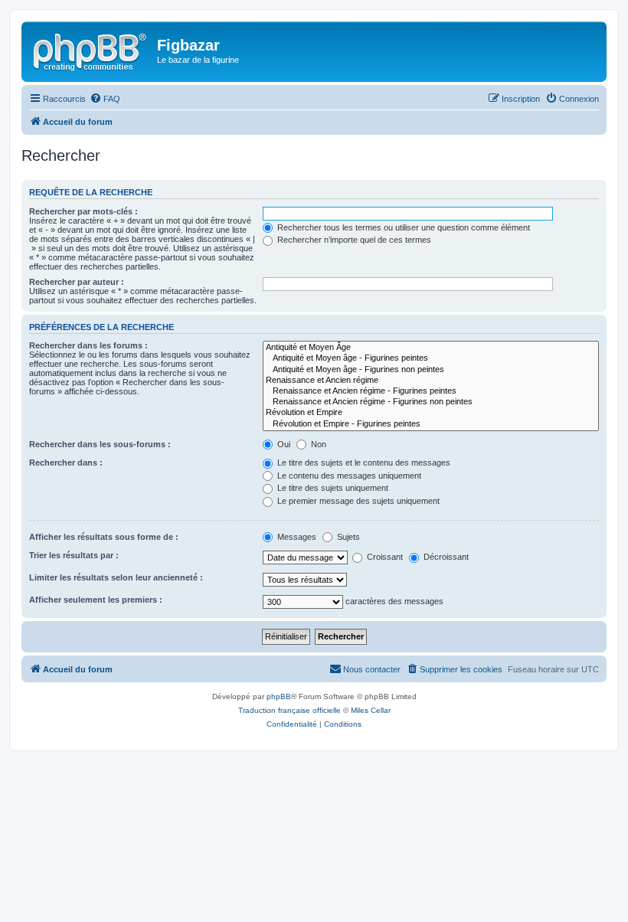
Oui (282, 444)
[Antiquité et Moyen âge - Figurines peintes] (430, 358)
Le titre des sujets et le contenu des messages (362, 462)
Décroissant (445, 556)
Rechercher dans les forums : (88, 345)
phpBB (279, 696)
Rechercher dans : (66, 462)
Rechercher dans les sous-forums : (100, 444)
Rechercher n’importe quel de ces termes (353, 239)
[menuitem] (105, 99)
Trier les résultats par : (74, 555)
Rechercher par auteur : (76, 281)
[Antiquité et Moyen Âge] (430, 347)
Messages (295, 536)
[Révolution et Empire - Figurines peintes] (430, 424)
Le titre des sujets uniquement (331, 487)
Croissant (384, 556)
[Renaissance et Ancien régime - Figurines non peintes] (430, 402)
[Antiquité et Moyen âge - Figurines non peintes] (430, 370)
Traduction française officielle (289, 710)
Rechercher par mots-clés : (83, 211)
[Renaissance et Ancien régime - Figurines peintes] (430, 391)
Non (317, 444)
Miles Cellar (371, 710)
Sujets (347, 536)
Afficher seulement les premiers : (95, 599)
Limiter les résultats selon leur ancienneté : (116, 577)
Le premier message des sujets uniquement (357, 500)
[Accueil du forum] (91, 49)
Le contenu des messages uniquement (348, 475)
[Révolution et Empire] (430, 412)
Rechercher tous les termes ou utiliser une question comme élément (402, 227)
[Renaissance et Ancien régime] (430, 380)
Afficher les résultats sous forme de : (103, 536)
